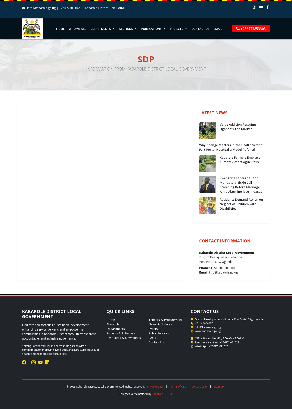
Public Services (159, 333)
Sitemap (219, 386)
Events (153, 329)
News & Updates (160, 324)
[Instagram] (33, 362)
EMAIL (218, 29)
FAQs (152, 338)
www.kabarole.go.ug (208, 331)
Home (110, 320)
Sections (126, 29)
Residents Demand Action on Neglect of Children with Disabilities (241, 204)
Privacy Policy (155, 386)
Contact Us (156, 342)
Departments (115, 329)
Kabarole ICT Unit (162, 394)
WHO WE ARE (77, 29)
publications (151, 29)
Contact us (200, 29)
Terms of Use (178, 386)
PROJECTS (176, 29)
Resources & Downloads (123, 338)
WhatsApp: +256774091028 (211, 346)
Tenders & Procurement (165, 320)
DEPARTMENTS (100, 29)
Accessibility (199, 386)
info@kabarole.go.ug (208, 327)
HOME (60, 29)
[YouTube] (40, 362)
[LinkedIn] (47, 362)
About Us (112, 324)
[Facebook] (24, 362)
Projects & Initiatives (120, 333)
